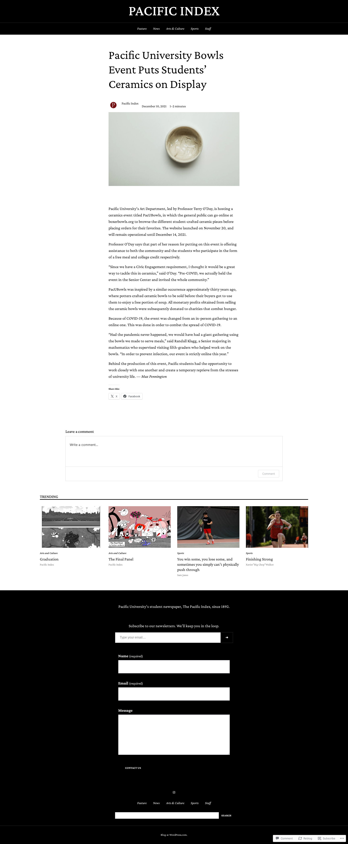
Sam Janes (182, 575)
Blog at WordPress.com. (174, 834)
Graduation (49, 559)
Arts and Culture (49, 553)
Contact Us (133, 767)
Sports (180, 553)
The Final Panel (121, 559)
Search (226, 815)
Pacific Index (174, 10)
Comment (268, 473)
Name (130, 656)
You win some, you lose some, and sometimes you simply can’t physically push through (208, 564)
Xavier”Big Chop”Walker (260, 564)
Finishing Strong (259, 559)
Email (130, 683)
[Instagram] (174, 792)
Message (125, 710)
